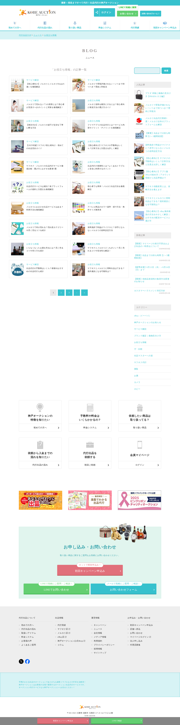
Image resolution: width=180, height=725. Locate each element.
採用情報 (98, 649)
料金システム (105, 27)
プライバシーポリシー (104, 645)
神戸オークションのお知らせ (147, 322)
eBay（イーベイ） (142, 316)
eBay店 (61, 637)
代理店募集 (135, 645)
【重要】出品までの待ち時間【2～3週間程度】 (152, 256)
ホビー (137, 389)
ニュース (98, 629)
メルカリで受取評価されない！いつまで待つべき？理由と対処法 (157, 108)
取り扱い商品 (75, 27)
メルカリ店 (63, 633)
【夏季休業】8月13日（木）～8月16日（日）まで (152, 268)
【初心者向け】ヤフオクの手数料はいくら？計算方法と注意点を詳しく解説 (157, 161)
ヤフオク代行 (140, 362)
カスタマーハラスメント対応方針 (149, 291)
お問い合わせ (136, 633)
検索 (166, 71)
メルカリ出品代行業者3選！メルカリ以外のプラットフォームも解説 (157, 121)
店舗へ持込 (135, 629)
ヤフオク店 (63, 629)
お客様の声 (26, 641)
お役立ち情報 (140, 342)
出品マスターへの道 (143, 356)
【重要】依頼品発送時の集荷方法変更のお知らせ (151, 280)
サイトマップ (100, 653)
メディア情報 (100, 637)
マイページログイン (139, 637)
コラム (61, 645)
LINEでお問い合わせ (56, 587)
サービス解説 (140, 329)
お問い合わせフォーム (123, 587)
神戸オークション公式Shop (70, 641)
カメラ (137, 382)
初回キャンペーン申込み (165, 27)
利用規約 (98, 641)
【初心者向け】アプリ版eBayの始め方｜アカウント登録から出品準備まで (158, 174)
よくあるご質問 (28, 645)
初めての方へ (15, 27)
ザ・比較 (138, 349)
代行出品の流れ (45, 27)
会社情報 (98, 633)
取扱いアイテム (28, 633)
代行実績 (135, 27)
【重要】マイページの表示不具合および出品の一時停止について (151, 245)
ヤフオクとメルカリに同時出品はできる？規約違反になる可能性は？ (157, 201)
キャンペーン (100, 625)
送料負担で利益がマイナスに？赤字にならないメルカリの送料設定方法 (157, 148)
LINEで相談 (117, 721)
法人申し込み (136, 641)
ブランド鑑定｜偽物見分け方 (147, 336)
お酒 (136, 376)
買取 (136, 369)
